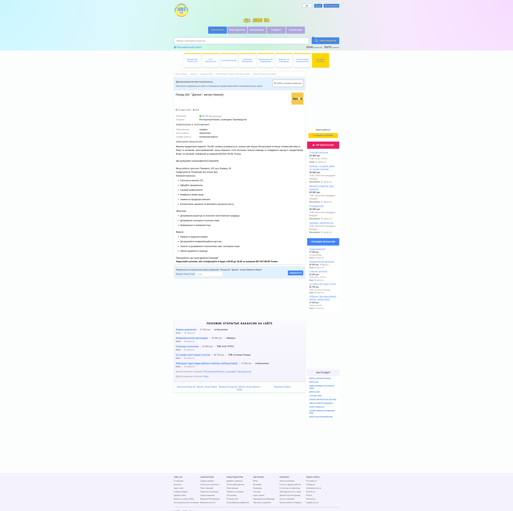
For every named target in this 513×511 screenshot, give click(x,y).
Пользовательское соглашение (186, 503)
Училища (257, 492)
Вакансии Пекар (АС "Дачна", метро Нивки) (197, 387)
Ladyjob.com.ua (312, 503)
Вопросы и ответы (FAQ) (184, 499)
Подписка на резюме (235, 492)
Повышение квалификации (264, 499)
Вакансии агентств (207, 503)
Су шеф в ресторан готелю (193, 354)
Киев (197, 110)
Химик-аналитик (186, 329)
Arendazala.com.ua (313, 488)
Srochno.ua (310, 492)
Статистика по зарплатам (290, 488)
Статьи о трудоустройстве (290, 484)
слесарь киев (315, 395)
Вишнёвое (314, 182)
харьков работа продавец (321, 403)
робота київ (314, 392)
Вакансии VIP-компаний (209, 499)
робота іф (313, 382)
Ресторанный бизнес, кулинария (220, 371)
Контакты (177, 484)
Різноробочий (316, 206)
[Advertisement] (239, 299)
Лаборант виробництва (321, 223)
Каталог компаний (287, 499)
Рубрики (177, 492)
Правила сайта (180, 495)
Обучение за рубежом (262, 503)
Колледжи (257, 484)
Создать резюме (207, 481)
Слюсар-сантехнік (187, 346)
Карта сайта (179, 488)
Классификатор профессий (238, 503)
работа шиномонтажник (320, 378)
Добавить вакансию (235, 481)
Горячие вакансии (207, 495)
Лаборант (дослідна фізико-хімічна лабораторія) (206, 363)
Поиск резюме (232, 488)
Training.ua (310, 484)
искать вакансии (316, 407)
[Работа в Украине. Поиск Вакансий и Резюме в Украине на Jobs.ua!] (181, 10)
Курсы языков (258, 495)
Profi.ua (309, 495)
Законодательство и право (290, 492)
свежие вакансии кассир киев (322, 399)
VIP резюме (231, 495)
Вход (318, 6)
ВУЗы (255, 481)
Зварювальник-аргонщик (192, 337)
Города (185, 492)
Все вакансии (215, 116)
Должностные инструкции (290, 495)
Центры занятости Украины (291, 503)
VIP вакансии (325, 145)
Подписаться (295, 273)
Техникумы (257, 488)
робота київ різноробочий (320, 416)
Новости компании (287, 481)
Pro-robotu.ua (311, 481)
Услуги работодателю (235, 484)
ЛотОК (205, 116)
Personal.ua (310, 499)
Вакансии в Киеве (282, 387)
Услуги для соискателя (209, 484)
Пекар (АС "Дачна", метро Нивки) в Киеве (241, 270)
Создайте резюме (323, 135)
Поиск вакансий (206, 488)
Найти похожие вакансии (289, 83)
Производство (244, 371)
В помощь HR (232, 499)
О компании (178, 481)
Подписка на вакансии (209, 492)
